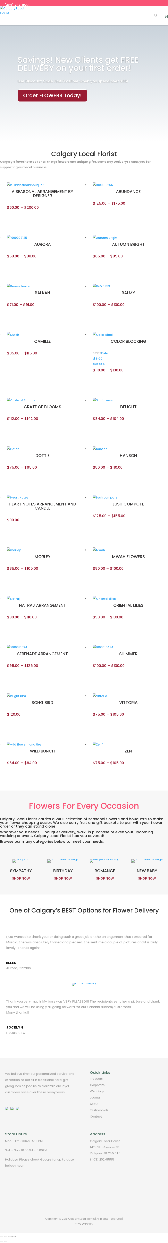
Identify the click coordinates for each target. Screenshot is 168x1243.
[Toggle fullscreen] (9, 1236)
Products (96, 1079)
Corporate (97, 1085)
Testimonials (99, 1110)
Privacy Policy (84, 1224)
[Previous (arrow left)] (1, 1241)
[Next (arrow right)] (5, 1241)
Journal (95, 1097)
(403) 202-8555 (17, 5)
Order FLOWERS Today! (52, 95)
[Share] (5, 1236)
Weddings (97, 1091)
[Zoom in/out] (14, 1236)
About (94, 1104)
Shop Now (21, 878)
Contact (96, 1116)
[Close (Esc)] (1, 1236)
